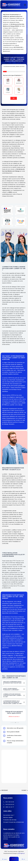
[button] (14, 683)
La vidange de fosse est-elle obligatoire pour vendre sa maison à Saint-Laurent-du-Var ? (12, 702)
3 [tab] (14, 722)
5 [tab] (17, 722)
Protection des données (9, 819)
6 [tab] (18, 722)
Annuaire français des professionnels (13, 822)
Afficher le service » (14, 716)
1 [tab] (11, 722)
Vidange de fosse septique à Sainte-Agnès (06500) (14, 712)
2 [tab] (12, 722)
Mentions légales (8, 817)
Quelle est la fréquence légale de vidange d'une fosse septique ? (12, 683)
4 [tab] (15, 722)
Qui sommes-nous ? (8, 815)
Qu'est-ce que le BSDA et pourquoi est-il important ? (11, 689)
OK (14, 98)
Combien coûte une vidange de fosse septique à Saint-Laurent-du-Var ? (12, 695)
